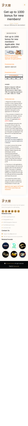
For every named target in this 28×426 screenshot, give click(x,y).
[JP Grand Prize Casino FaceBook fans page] (6, 211)
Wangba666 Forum (8, 219)
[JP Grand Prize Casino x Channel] (15, 211)
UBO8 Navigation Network (10, 222)
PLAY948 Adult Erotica (8, 225)
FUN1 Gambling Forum (9, 217)
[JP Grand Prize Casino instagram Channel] (3, 211)
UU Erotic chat (7, 227)
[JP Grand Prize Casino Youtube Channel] (9, 211)
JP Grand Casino (10, 263)
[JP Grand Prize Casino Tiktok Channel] (12, 211)
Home (11, 23)
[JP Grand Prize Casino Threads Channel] (18, 211)
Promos (16, 23)
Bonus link (16, 266)
